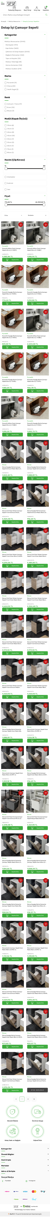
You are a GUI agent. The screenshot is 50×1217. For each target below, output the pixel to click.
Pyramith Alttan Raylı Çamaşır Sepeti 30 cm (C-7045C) (11, 424)
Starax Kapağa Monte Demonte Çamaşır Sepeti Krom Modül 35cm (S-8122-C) (12, 905)
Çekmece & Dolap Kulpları (18, 52)
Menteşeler (12, 45)
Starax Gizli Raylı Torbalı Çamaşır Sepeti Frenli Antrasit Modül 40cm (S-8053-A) (12, 992)
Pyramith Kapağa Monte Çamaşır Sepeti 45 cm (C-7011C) (37, 380)
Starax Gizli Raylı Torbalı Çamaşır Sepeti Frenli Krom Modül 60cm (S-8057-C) (37, 555)
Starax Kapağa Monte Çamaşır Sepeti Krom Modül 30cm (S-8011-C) (37, 1036)
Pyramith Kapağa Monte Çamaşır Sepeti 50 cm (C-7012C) (37, 424)
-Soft (11, 1214)
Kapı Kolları (12, 48)
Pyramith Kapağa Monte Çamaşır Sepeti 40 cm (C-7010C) (12, 336)
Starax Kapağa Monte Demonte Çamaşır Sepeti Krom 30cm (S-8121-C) (36, 905)
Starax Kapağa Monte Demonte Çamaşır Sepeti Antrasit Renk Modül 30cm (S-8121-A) (36, 1080)
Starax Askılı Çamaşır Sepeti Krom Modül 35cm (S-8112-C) (37, 948)
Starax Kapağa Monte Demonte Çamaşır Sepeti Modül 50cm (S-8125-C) (11, 861)
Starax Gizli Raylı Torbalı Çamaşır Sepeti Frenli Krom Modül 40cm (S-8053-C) (12, 599)
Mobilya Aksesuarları (14, 21)
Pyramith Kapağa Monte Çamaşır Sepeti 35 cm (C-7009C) (12, 293)
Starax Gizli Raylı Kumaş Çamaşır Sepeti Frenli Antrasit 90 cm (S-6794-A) (12, 817)
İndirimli (10, 183)
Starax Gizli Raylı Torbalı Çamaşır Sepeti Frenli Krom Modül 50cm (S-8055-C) (12, 642)
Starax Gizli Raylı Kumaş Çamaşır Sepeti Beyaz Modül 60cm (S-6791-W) (37, 817)
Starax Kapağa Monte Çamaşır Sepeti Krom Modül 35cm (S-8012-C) (12, 1036)
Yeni (8, 189)
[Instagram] (26, 1181)
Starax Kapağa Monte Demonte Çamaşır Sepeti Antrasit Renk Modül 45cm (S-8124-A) (36, 468)
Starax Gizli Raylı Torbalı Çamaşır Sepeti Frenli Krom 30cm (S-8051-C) (12, 555)
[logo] (11, 3)
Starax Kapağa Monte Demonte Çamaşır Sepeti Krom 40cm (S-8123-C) (36, 861)
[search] (46, 15)
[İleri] (34, 1099)
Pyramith (5, 246)
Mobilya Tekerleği (14, 62)
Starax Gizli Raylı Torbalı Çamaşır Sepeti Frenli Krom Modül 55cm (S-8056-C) (37, 599)
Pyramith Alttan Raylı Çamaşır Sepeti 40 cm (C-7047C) (11, 249)
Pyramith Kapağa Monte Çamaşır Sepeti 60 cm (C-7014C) (37, 293)
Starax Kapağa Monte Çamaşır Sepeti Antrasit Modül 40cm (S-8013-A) (37, 511)
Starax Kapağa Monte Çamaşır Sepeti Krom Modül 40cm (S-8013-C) (37, 774)
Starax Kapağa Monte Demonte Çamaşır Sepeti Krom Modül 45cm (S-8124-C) (12, 730)
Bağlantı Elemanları (15, 55)
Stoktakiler (11, 177)
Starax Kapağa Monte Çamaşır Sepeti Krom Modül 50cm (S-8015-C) (37, 992)
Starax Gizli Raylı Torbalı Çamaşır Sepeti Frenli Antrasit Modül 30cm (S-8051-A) (12, 1080)
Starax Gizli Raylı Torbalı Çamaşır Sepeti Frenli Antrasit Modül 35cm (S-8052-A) (12, 686)
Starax (4, 464)
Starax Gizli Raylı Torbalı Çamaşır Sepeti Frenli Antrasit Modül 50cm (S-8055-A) (37, 642)
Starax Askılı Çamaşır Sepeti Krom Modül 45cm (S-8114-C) (12, 948)
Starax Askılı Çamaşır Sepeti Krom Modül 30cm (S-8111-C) (12, 774)
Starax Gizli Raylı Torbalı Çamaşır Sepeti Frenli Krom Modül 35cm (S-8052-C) (37, 686)
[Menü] (2, 3)
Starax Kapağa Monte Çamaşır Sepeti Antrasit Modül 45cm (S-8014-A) (11, 468)
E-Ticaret (17, 1214)
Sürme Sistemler (14, 65)
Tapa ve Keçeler (13, 58)
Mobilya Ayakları (13, 69)
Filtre (6, 215)
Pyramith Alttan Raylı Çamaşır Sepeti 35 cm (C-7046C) (36, 249)
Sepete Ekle (15, 259)
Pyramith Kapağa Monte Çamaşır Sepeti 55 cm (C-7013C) (12, 380)
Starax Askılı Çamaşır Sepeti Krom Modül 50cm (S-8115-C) (37, 730)
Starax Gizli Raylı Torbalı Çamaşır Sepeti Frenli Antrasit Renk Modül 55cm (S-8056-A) (12, 511)
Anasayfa (3, 21)
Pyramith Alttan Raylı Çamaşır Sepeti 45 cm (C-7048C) (36, 336)
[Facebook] (2, 1181)
